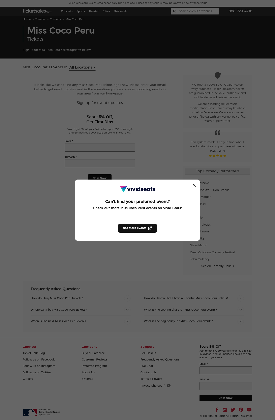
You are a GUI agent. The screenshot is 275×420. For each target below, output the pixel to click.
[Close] (194, 185)
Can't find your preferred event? (137, 202)
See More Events (134, 228)
